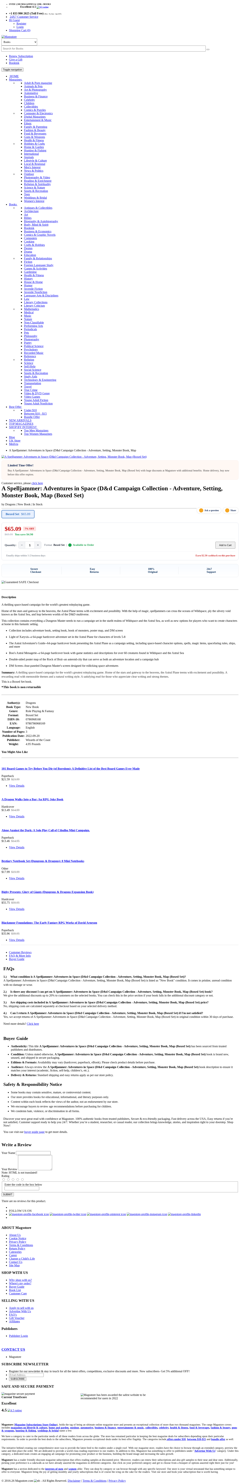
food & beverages (199, 1427)
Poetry (28, 342)
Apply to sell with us (21, 1307)
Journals (29, 157)
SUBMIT (7, 1194)
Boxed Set (18, 514)
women (72, 1469)
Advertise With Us (20, 1311)
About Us (15, 1235)
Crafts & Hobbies (34, 244)
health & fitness (179, 1427)
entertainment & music (130, 1427)
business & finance (105, 1427)
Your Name (8, 1152)
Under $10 (30, 410)
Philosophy (30, 336)
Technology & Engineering (40, 379)
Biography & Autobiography (41, 221)
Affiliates (14, 1321)
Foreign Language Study (38, 265)
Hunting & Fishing (35, 150)
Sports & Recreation (36, 191)
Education (30, 255)
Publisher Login (18, 1335)
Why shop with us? (20, 1280)
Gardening (30, 271)
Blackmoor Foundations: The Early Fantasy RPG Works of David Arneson (49, 922)
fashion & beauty (220, 1427)
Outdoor (29, 174)
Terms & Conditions (21, 1245)
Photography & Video (37, 177)
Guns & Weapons (34, 137)
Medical (29, 312)
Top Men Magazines (36, 430)
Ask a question (211, 510)
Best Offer (15, 406)
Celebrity (29, 99)
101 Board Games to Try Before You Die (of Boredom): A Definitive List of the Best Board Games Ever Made (71, 768)
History (28, 278)
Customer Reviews (20, 952)
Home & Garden (34, 147)
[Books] (207, 49)
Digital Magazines (35, 116)
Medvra (13, 444)
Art (26, 214)
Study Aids (30, 376)
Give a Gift (15, 59)
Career (13, 1255)
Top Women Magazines (38, 433)
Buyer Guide (16, 959)
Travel (28, 386)
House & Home (33, 282)
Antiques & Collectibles (38, 207)
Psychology (31, 349)
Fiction (28, 261)
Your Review (9, 1169)
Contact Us (15, 1262)
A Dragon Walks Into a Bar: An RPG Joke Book (32, 799)
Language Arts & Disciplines (41, 295)
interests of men (54, 1469)
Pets (26, 332)
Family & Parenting (35, 126)
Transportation (32, 383)
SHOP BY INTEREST (23, 427)
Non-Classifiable (34, 322)
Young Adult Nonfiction (38, 403)
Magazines (15, 79)
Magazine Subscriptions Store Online (36, 1424)
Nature (28, 319)
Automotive (31, 93)
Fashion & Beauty (35, 130)
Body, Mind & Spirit (36, 224)
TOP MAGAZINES (21, 423)
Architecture (31, 211)
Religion (29, 359)
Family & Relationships (38, 258)
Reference (30, 356)
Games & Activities (35, 268)
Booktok (14, 62)
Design (28, 248)
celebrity (164, 1427)
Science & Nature (34, 187)
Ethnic (28, 123)
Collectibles (31, 106)
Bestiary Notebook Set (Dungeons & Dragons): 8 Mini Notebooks (43, 861)
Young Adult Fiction (36, 400)
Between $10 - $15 (35, 413)
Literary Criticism (34, 305)
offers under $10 (176, 1439)
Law (26, 298)
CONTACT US (13, 1349)
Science (28, 363)
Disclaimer (74, 1480)
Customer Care (18, 1293)
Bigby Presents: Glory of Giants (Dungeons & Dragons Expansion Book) (48, 892)
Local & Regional (34, 164)
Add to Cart (225, 545)
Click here (33, 1023)
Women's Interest (34, 201)
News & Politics (33, 170)
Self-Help (29, 366)
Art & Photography (35, 89)
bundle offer (218, 1439)
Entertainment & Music (38, 120)
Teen (27, 194)
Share (233, 510)
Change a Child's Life (22, 1258)
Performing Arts (33, 325)
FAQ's (13, 1314)
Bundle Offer (32, 417)
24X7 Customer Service (24, 16)
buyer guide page (34, 1131)
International (31, 153)
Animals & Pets (33, 86)
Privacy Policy (17, 1241)
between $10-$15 (196, 1439)
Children (29, 103)
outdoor (74, 1427)
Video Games (32, 396)
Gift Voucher (16, 1318)
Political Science (34, 346)
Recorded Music (34, 352)
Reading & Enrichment (37, 180)
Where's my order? (20, 1283)
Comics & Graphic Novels (40, 234)
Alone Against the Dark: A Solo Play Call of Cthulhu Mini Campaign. (46, 830)
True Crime (31, 390)
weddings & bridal (48, 1430)
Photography (31, 339)
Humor (28, 285)
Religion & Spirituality (37, 184)
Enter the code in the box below (23, 1184)
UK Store (14, 440)
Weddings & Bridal (35, 197)
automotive (86, 1427)
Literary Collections (35, 302)
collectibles (151, 1427)
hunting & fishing (26, 1430)
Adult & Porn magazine (38, 83)
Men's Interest (32, 167)
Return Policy (17, 1248)
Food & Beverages (35, 133)
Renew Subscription (21, 56)
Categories (15, 1251)
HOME (14, 76)
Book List (15, 1290)
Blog (12, 437)
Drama (28, 251)
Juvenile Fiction (33, 288)
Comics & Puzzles (35, 110)
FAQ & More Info (20, 955)
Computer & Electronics (38, 113)
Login (20, 26)
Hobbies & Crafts (34, 143)
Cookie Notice (17, 1238)
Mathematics (31, 309)
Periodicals (30, 329)
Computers (30, 238)
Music (27, 315)
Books (13, 204)
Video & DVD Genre (37, 393)
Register (21, 23)
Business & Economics (37, 231)
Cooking (29, 241)
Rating (5, 1176)
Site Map (14, 1265)
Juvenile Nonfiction (35, 292)
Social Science (32, 369)
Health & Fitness (34, 140)
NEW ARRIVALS (20, 420)
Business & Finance (36, 96)
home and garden (59, 1427)
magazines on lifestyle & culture (29, 1427)
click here (37, 483)
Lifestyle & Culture (35, 160)
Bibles (28, 217)
